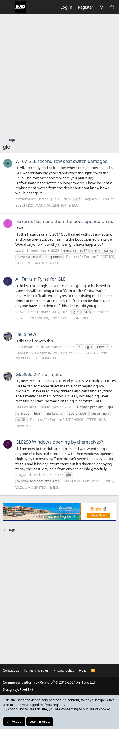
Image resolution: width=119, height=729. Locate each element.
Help (82, 670)
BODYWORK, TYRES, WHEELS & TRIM (58, 318)
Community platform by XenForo (49, 682)
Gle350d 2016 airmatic (38, 374)
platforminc (25, 198)
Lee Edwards (25, 346)
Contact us (11, 670)
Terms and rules (36, 670)
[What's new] (101, 7)
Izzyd (19, 250)
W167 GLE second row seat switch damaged (61, 161)
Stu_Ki (20, 474)
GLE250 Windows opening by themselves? (59, 442)
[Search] (112, 7)
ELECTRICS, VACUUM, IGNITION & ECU (47, 205)
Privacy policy (63, 670)
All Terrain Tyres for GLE (40, 279)
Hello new (25, 334)
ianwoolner (24, 311)
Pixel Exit (26, 689)
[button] (7, 7)
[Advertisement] (59, 76)
